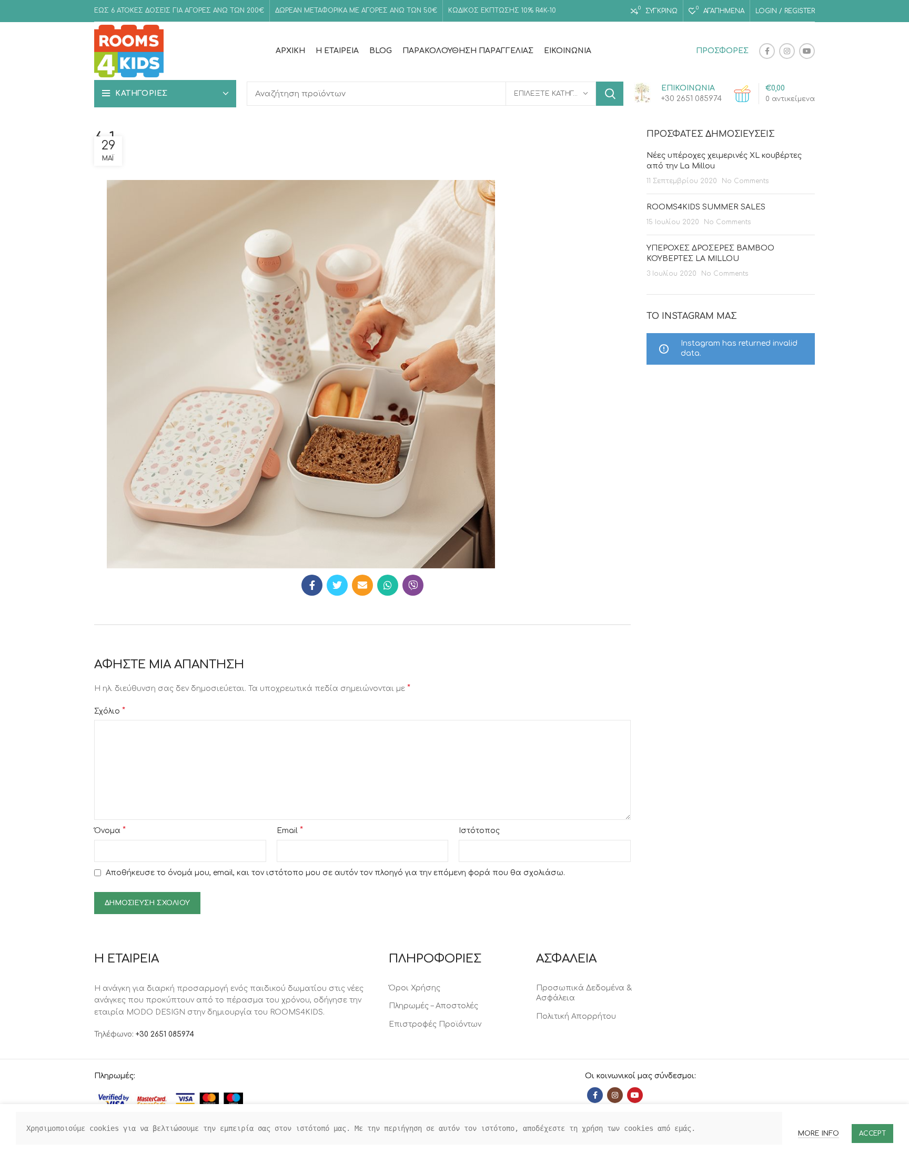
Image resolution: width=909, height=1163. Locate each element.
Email (290, 830)
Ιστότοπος (479, 831)
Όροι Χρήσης (414, 988)
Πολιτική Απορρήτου (576, 1016)
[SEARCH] (609, 94)
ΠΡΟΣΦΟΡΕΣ (722, 51)
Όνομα (110, 830)
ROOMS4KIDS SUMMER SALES (706, 207)
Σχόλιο (109, 711)
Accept (872, 1133)
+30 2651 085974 (165, 1034)
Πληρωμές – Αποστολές (433, 1006)
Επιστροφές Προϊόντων (435, 1024)
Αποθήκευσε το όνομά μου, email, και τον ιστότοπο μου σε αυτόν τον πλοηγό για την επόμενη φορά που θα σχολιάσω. (335, 873)
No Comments (745, 181)
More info (818, 1133)
